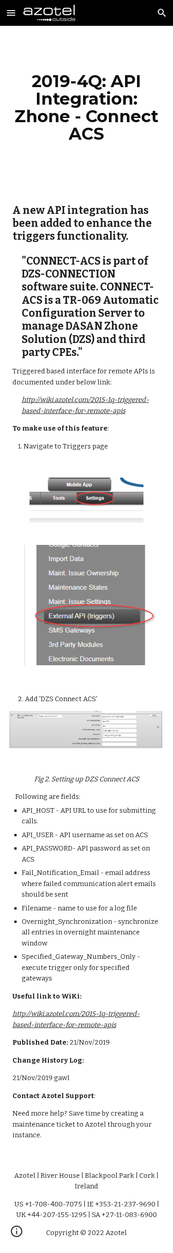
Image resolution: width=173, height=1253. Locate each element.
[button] (11, 12)
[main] (87, 108)
